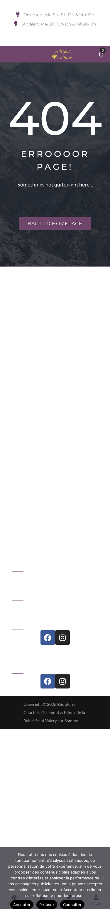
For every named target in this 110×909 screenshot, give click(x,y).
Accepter (22, 904)
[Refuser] (103, 878)
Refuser (46, 904)
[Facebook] (47, 637)
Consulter (72, 904)
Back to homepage (55, 223)
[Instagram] (62, 637)
